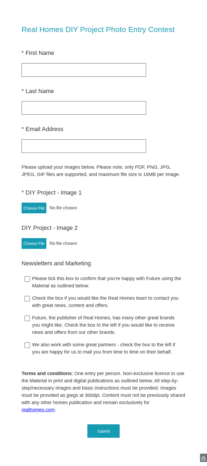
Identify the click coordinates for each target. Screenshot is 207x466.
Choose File (33, 208)
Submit (103, 431)
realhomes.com (38, 409)
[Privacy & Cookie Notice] (203, 458)
